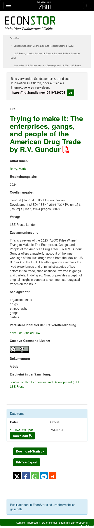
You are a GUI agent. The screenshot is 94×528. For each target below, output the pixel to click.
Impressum (33, 522)
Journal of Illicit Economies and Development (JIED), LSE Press (47, 65)
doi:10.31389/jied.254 (25, 333)
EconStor (15, 38)
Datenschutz (49, 522)
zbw (44, 7)
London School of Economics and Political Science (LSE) (44, 45)
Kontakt (20, 522)
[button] (17, 475)
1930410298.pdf (21, 430)
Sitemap (64, 522)
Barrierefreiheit (79, 522)
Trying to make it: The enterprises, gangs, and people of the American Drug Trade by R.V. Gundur (46, 133)
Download (21, 436)
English (85, 526)
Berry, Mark (18, 168)
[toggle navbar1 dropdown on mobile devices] (8, 5)
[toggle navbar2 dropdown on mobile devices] (87, 5)
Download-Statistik (30, 451)
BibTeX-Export (26, 462)
